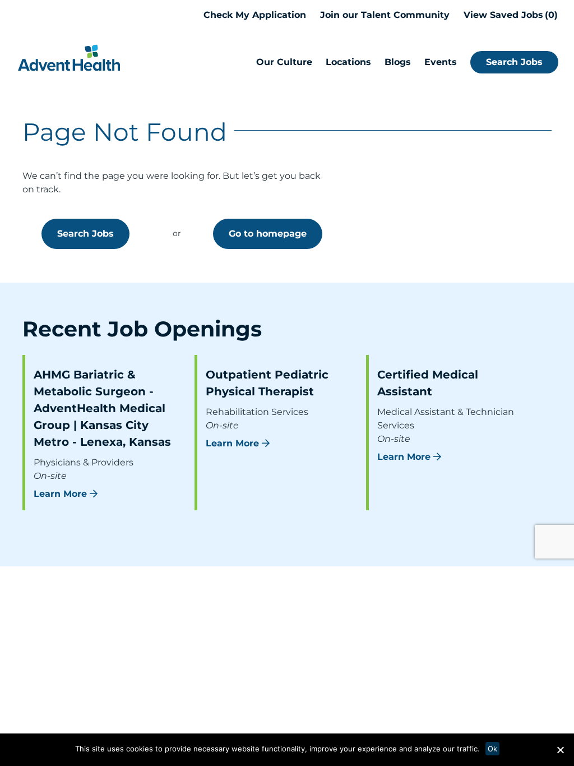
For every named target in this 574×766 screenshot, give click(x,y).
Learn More (60, 493)
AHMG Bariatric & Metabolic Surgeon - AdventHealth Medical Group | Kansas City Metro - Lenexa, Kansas (102, 408)
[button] (560, 749)
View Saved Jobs (509, 15)
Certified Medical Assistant (427, 383)
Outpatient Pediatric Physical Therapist (267, 383)
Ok (492, 748)
